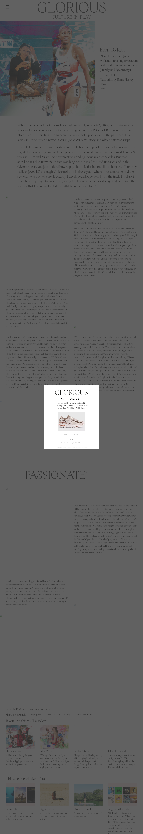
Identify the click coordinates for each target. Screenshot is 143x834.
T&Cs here (79, 443)
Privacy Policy (83, 447)
